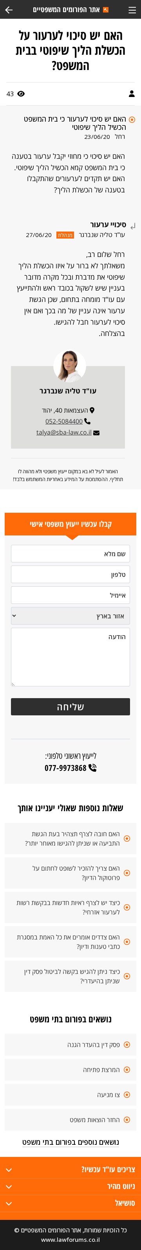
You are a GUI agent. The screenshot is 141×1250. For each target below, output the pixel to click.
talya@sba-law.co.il (64, 432)
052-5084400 (64, 421)
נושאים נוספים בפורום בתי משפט (70, 1142)
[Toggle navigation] (132, 9)
